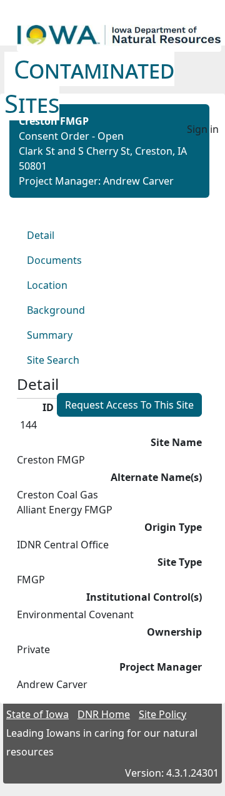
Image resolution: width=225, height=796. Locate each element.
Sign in (203, 129)
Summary (49, 335)
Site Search (53, 360)
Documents (54, 260)
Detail (40, 235)
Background (56, 310)
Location (47, 285)
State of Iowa (37, 714)
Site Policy (162, 714)
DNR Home (104, 714)
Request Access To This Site (129, 405)
